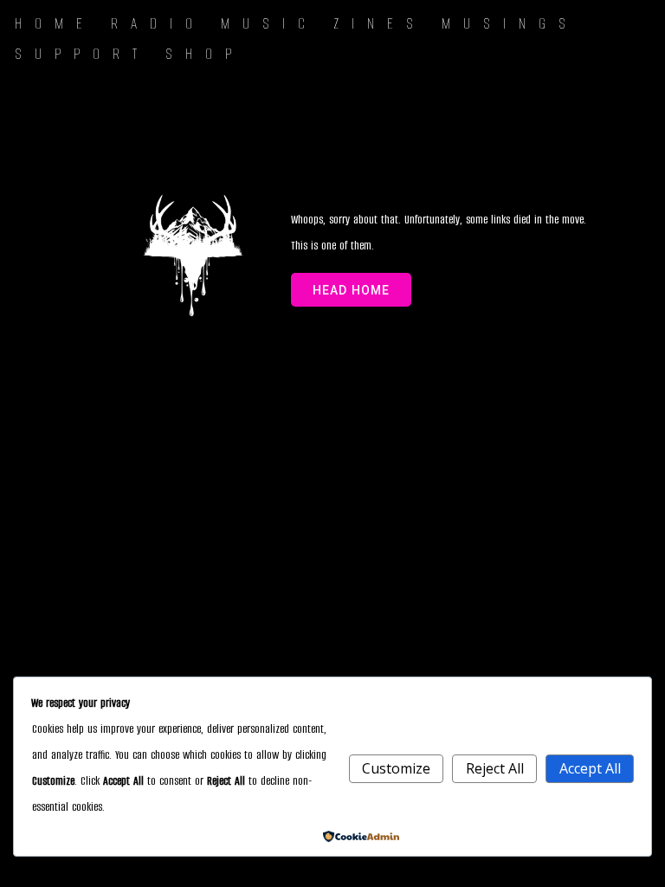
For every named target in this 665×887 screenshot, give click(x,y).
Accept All (590, 768)
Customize (396, 768)
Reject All (495, 768)
